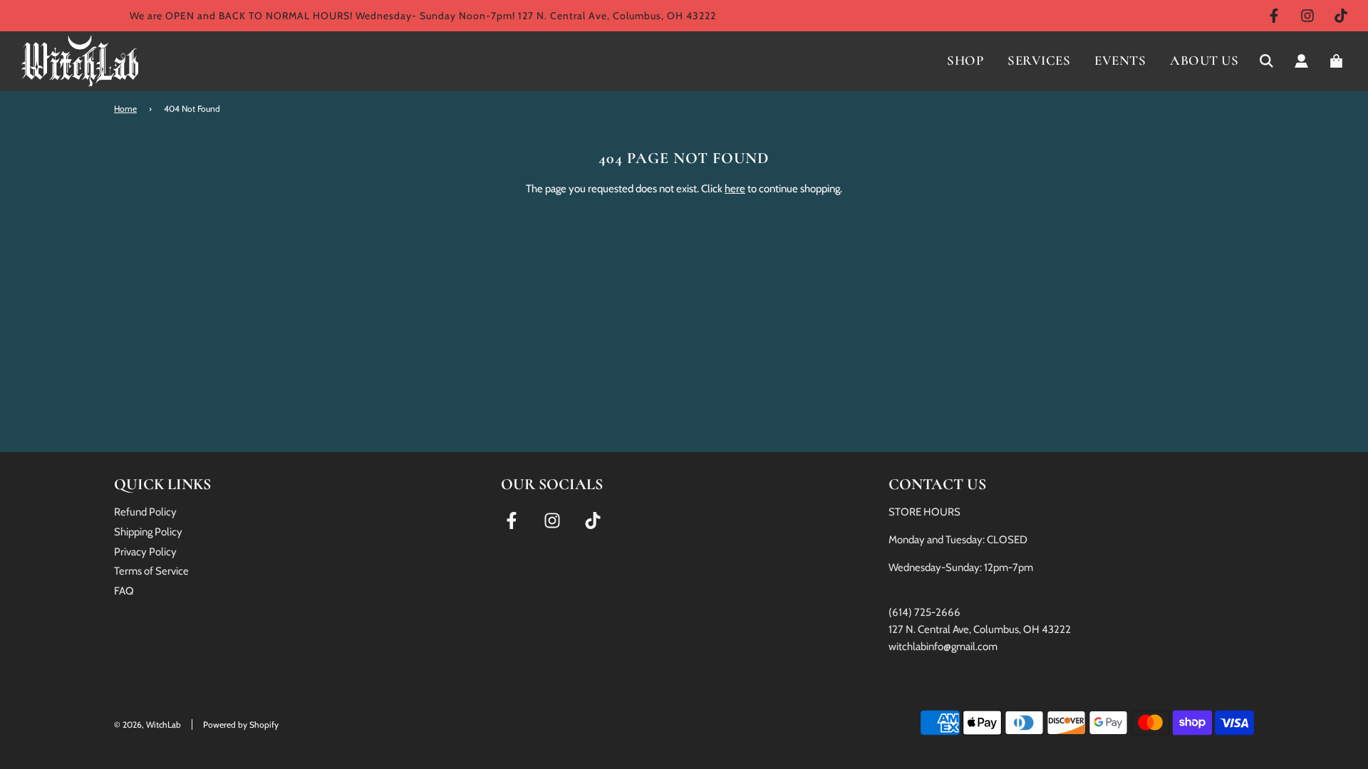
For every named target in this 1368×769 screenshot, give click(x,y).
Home (125, 108)
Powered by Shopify (241, 724)
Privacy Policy (145, 551)
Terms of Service (151, 571)
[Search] (1266, 60)
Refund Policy (145, 512)
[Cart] (1338, 60)
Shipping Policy (148, 531)
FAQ (124, 591)
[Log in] (1301, 60)
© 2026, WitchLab (147, 724)
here (735, 188)
